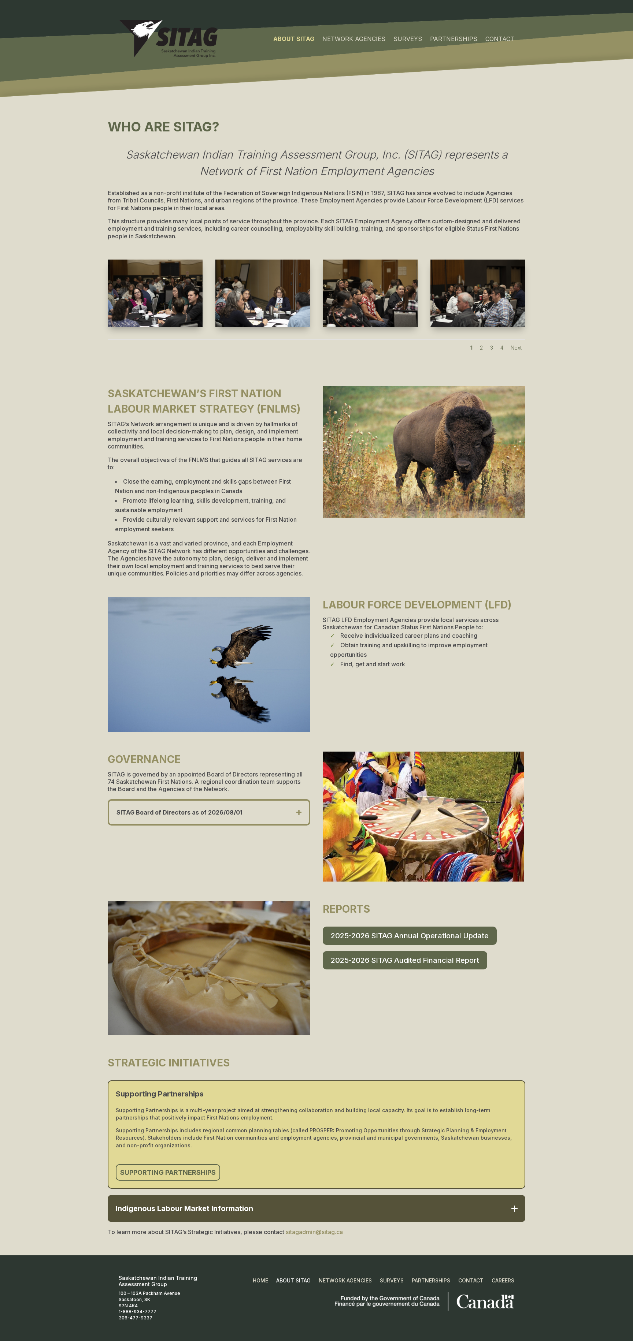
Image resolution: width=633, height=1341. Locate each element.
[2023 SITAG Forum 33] (155, 325)
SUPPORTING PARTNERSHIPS (168, 1172)
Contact (499, 38)
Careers (503, 1281)
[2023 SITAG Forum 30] (477, 325)
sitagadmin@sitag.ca (314, 1232)
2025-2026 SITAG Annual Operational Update (410, 935)
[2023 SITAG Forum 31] (370, 325)
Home (260, 1281)
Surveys (407, 38)
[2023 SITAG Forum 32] (262, 325)
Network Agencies (353, 38)
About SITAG (293, 38)
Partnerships (453, 38)
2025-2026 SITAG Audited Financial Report (405, 960)
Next (516, 347)
